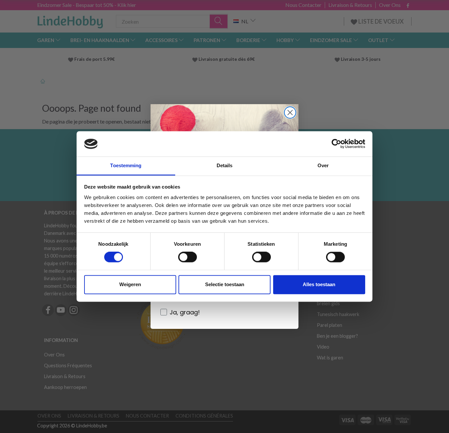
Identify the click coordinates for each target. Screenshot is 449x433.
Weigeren (130, 284)
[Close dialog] (290, 112)
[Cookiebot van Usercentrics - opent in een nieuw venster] (336, 144)
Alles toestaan (319, 284)
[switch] (187, 257)
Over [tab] (323, 165)
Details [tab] (225, 165)
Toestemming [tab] (125, 165)
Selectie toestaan (224, 284)
